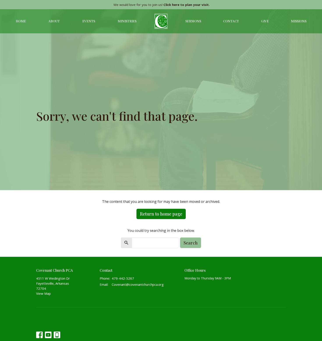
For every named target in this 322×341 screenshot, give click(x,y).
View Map (43, 293)
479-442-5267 (123, 278)
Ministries (127, 21)
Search (191, 243)
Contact (231, 21)
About (54, 21)
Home (21, 21)
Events (88, 21)
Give (265, 21)
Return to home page (161, 214)
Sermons (193, 21)
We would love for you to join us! (161, 4)
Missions (298, 21)
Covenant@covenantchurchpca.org (138, 284)
